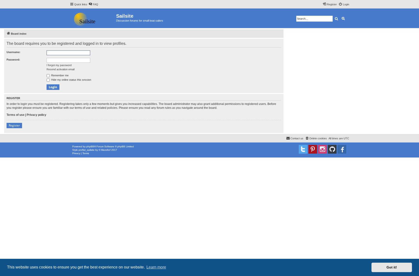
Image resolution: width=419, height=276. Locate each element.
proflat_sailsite (87, 150)
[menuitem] (93, 4)
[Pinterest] (312, 149)
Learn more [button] (156, 267)
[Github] (332, 149)
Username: (13, 52)
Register (14, 125)
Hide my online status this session (70, 79)
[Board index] (93, 18)
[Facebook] (342, 149)
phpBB (90, 146)
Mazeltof (106, 150)
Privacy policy (36, 115)
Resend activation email (60, 69)
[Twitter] (303, 149)
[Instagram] (322, 149)
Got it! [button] (392, 267)
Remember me (59, 75)
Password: (13, 59)
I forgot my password (59, 65)
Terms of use (15, 115)
